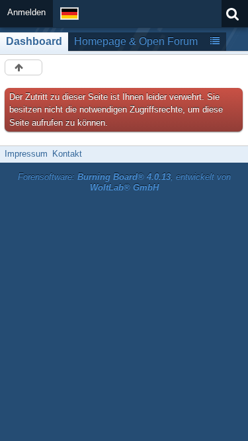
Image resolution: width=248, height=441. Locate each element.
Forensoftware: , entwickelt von (124, 182)
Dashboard (34, 41)
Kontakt (67, 154)
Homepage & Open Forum (136, 41)
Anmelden (26, 12)
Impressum (26, 154)
